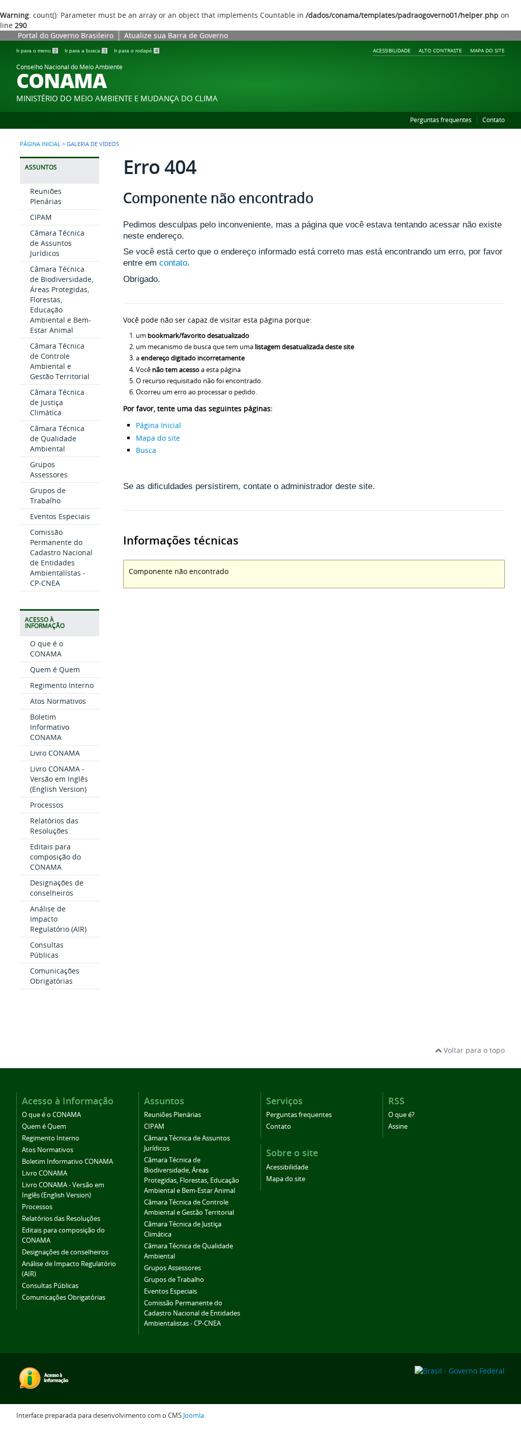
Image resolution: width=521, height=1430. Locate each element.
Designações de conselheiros (56, 888)
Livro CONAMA (55, 753)
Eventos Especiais (60, 516)
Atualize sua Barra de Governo (176, 35)
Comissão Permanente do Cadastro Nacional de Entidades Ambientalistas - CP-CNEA (61, 557)
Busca (146, 450)
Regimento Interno (62, 685)
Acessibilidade (392, 50)
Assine (398, 1126)
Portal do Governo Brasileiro (65, 35)
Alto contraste (440, 50)
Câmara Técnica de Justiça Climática (57, 402)
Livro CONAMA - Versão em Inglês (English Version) (59, 779)
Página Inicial (158, 425)
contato (173, 263)
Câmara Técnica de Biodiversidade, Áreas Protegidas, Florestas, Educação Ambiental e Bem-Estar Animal (61, 299)
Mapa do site (487, 50)
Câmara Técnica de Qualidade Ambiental (57, 438)
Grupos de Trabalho (48, 495)
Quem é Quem (55, 669)
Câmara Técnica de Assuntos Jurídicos (57, 243)
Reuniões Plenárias (46, 196)
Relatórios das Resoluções (54, 826)
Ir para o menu (36, 50)
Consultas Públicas (47, 950)
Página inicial (40, 144)
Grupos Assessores (49, 469)
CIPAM (41, 217)
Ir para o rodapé (136, 50)
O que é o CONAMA (46, 649)
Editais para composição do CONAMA (55, 857)
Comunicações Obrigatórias (54, 976)
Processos (47, 805)
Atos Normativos (58, 701)
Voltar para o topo (473, 1050)
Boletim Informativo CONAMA (49, 727)
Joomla (193, 1415)
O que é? (401, 1114)
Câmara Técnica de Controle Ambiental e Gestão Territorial (60, 361)
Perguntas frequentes (441, 120)
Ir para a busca (85, 50)
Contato (493, 120)
